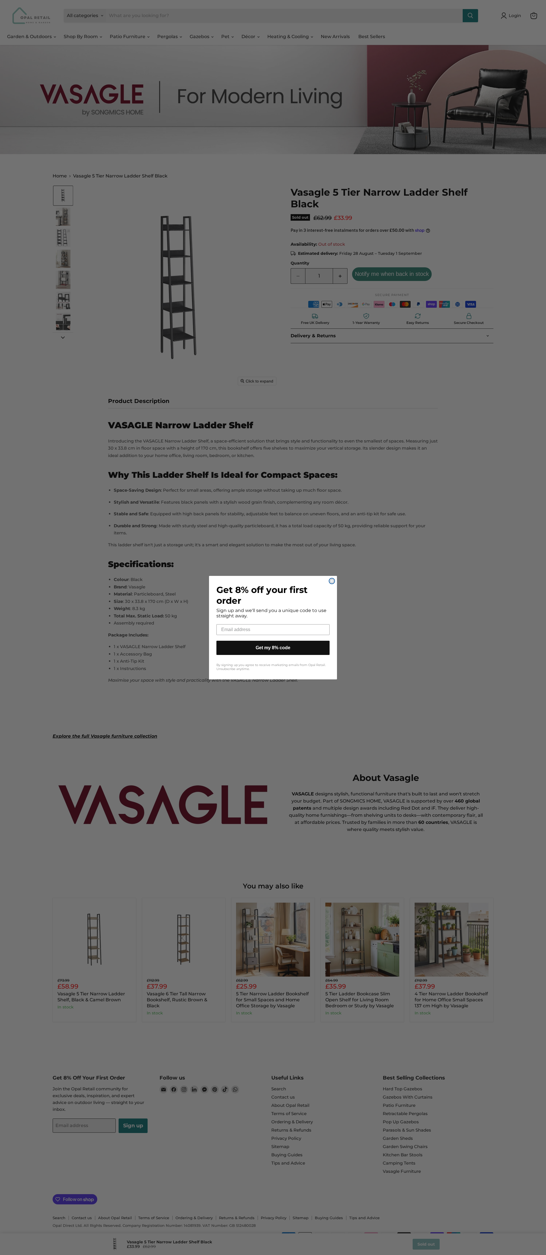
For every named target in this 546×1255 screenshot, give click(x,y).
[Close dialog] (332, 581)
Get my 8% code (273, 647)
